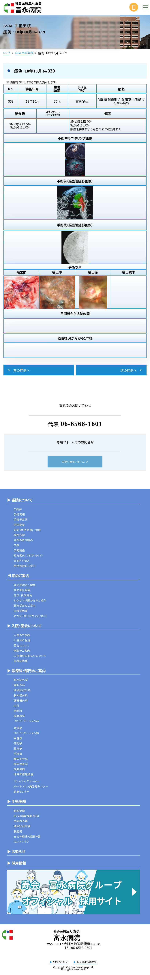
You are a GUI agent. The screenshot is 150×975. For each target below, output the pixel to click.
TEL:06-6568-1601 (78, 947)
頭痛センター (22, 791)
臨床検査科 (21, 764)
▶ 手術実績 (16, 801)
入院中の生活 (22, 640)
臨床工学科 (21, 759)
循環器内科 (21, 700)
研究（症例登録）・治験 (27, 530)
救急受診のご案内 (25, 605)
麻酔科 (18, 711)
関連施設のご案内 (25, 566)
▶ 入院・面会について (24, 625)
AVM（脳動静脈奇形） (27, 816)
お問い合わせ (59, 962)
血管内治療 (21, 821)
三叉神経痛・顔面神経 (27, 836)
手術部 (18, 753)
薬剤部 (18, 743)
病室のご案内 (22, 650)
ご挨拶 (18, 509)
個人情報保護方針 (85, 962)
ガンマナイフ (21, 841)
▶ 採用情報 (16, 863)
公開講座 (19, 550)
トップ (6, 53)
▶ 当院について (19, 500)
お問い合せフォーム (73, 461)
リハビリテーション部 (26, 733)
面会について (22, 645)
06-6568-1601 (81, 423)
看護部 (18, 728)
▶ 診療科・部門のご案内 (26, 670)
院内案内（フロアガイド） (29, 555)
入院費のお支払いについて (30, 655)
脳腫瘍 (18, 831)
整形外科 (19, 685)
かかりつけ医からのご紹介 (30, 600)
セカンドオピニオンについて (31, 616)
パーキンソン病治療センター (31, 786)
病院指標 (19, 535)
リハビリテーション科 (26, 721)
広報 (16, 545)
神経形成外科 (22, 690)
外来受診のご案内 (25, 585)
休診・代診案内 (23, 595)
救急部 (18, 748)
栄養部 (18, 738)
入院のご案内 (22, 635)
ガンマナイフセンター (27, 781)
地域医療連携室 (24, 774)
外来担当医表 (22, 590)
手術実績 (19, 514)
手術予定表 (21, 519)
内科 (16, 705)
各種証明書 (21, 610)
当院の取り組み (23, 540)
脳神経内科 (21, 695)
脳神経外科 (21, 680)
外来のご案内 (18, 575)
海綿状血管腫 (22, 826)
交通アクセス (22, 560)
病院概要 (19, 524)
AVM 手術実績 (24, 53)
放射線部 (19, 769)
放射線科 (19, 716)
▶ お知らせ (16, 851)
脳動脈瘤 (19, 811)
